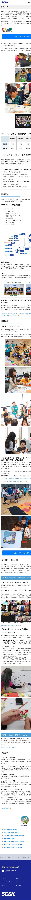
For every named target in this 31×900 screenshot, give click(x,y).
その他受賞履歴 (5, 808)
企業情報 (7, 857)
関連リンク (4, 885)
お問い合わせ (4, 878)
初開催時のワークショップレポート (10, 625)
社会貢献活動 (25, 857)
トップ (1, 857)
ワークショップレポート (7, 747)
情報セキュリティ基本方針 (22, 881)
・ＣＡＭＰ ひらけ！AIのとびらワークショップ (13, 481)
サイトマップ (19, 878)
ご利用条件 (18, 885)
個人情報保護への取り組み (7, 881)
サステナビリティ (16, 857)
